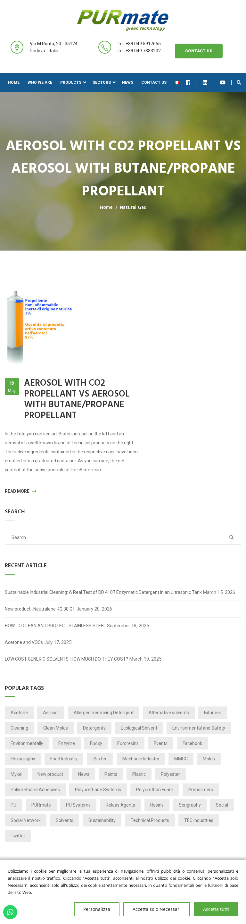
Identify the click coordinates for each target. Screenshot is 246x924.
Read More (17, 491)
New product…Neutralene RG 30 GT (40, 609)
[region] (123, 892)
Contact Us (198, 50)
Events (161, 743)
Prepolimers (200, 789)
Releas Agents (120, 805)
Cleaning (19, 728)
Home (14, 82)
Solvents (64, 820)
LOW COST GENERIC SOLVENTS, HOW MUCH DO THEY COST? (66, 659)
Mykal (16, 774)
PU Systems (78, 805)
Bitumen (212, 712)
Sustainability (102, 820)
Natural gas (133, 207)
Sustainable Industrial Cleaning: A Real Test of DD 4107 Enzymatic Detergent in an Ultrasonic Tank (103, 592)
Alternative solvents (169, 712)
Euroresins (128, 743)
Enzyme (66, 743)
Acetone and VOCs (24, 642)
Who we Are (40, 82)
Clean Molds (55, 728)
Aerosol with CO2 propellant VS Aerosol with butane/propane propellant (77, 399)
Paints (110, 774)
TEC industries (198, 820)
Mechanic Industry (140, 758)
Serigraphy (190, 805)
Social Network (26, 820)
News (127, 82)
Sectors (102, 82)
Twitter (18, 835)
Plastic (139, 774)
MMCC (181, 758)
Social (222, 805)
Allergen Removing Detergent (104, 712)
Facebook (192, 743)
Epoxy (96, 743)
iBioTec (100, 758)
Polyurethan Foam (154, 789)
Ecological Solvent (139, 728)
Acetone (19, 712)
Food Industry (64, 758)
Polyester (170, 774)
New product (50, 774)
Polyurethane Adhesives (35, 789)
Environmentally (27, 743)
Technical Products (150, 820)
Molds (209, 758)
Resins (157, 805)
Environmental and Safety (198, 728)
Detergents (94, 728)
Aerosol (51, 712)
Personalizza (96, 909)
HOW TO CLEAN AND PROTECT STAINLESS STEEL (55, 625)
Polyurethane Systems (98, 789)
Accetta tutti (216, 909)
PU (13, 805)
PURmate (41, 805)
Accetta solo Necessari (157, 909)
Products (70, 82)
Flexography (23, 758)
